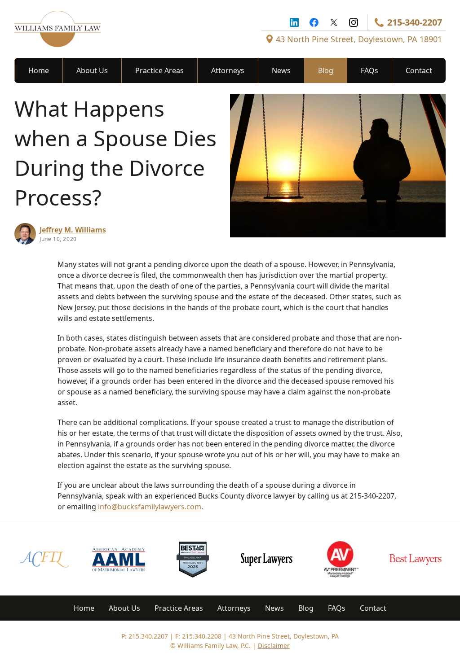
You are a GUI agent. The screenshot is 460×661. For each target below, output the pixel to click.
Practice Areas (159, 70)
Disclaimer (274, 645)
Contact (419, 70)
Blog (325, 70)
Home (38, 70)
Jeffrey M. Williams (73, 230)
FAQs (369, 70)
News (281, 70)
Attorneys (227, 70)
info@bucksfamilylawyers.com (149, 507)
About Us (92, 70)
